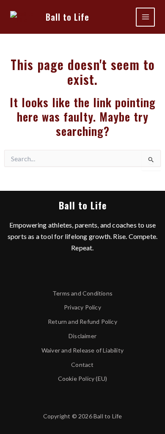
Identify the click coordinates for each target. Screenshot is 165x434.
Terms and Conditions (82, 293)
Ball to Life (67, 17)
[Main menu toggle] (145, 17)
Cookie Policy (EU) (82, 378)
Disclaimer (82, 335)
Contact (82, 364)
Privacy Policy (82, 307)
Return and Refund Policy (82, 321)
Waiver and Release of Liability (82, 350)
